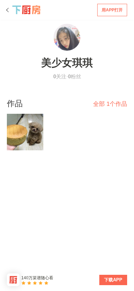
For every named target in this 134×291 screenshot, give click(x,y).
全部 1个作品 (110, 104)
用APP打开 (112, 10)
